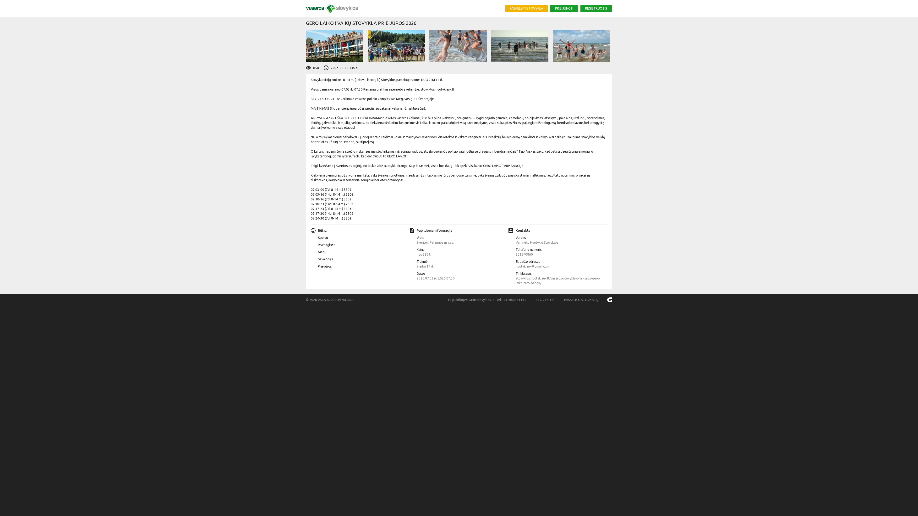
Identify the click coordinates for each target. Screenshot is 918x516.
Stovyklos (545, 300)
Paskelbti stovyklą (526, 8)
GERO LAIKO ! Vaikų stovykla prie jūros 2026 (361, 23)
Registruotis (596, 8)
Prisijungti (564, 8)
